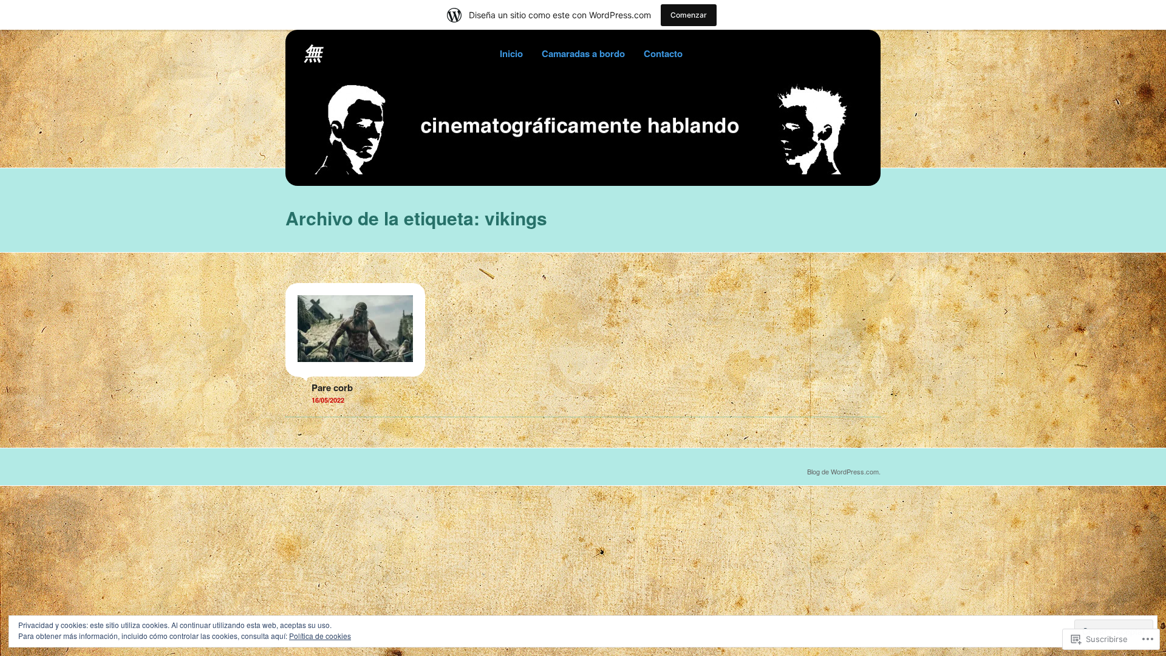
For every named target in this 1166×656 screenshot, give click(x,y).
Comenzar (688, 14)
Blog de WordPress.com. (844, 471)
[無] (583, 171)
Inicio (511, 53)
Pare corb (332, 387)
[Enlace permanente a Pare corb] (355, 370)
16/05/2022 (328, 400)
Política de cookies (320, 635)
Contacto (663, 53)
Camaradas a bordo (583, 53)
